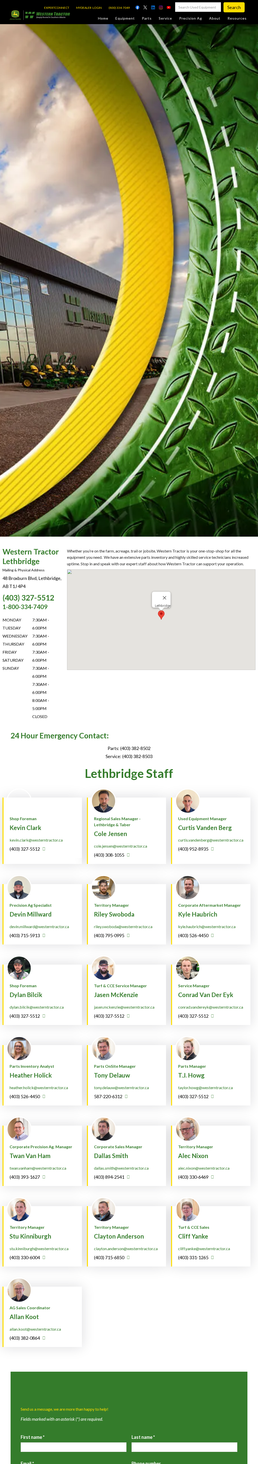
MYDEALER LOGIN (89, 8)
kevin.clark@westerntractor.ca (36, 840)
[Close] (164, 598)
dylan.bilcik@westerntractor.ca (37, 1007)
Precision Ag (190, 18)
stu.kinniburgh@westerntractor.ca (39, 1248)
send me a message (77, 799)
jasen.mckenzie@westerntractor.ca (124, 1007)
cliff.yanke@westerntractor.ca (204, 1248)
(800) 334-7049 (119, 8)
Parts (147, 18)
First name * (33, 1437)
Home (103, 18)
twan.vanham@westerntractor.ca (38, 1168)
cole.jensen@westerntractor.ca (120, 846)
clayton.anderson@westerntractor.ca (126, 1248)
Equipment (125, 18)
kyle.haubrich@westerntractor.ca (207, 926)
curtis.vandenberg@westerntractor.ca (210, 840)
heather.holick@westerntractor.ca (39, 1087)
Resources (237, 18)
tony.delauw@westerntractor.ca (121, 1087)
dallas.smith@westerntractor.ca (121, 1168)
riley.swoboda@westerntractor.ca (123, 926)
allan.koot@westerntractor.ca (35, 1329)
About (214, 18)
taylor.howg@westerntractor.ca (205, 1087)
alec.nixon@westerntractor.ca (204, 1168)
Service (165, 18)
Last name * (143, 1437)
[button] (161, 615)
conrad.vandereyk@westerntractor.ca (210, 1007)
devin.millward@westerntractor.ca (39, 926)
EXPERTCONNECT (56, 8)
